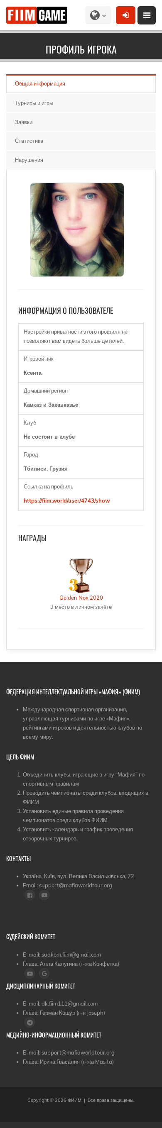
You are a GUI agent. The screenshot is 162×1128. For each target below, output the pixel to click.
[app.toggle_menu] (146, 15)
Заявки (23, 122)
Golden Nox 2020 (81, 597)
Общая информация (40, 83)
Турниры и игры (34, 103)
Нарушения (29, 159)
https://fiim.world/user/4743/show (67, 500)
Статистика (29, 140)
